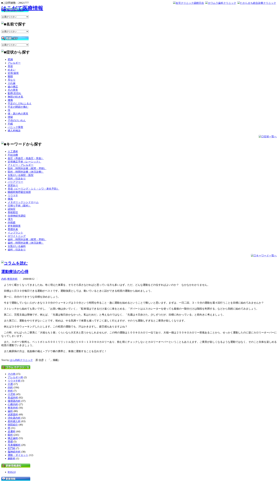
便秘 (10, 117)
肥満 (10, 59)
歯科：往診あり (17, 249)
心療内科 (13, 404)
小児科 (11, 394)
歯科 (10, 411)
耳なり (11, 79)
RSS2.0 (12, 472)
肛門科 (11, 448)
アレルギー (14, 63)
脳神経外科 (14, 451)
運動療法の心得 (14, 271)
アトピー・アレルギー (20, 165)
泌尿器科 (13, 414)
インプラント (15, 232)
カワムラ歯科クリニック (222, 3)
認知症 (11, 209)
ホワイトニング (17, 236)
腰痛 (10, 100)
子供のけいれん (17, 120)
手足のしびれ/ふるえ (20, 103)
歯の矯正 (13, 86)
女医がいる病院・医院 (20, 175)
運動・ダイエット (18, 455)
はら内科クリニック (21, 360)
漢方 (10, 219)
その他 (11, 374)
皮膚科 (11, 431)
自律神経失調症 (17, 215)
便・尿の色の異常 (18, 113)
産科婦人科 (14, 421)
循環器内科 (14, 401)
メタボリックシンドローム (23, 202)
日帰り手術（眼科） (19, 205)
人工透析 (13, 151)
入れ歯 (11, 83)
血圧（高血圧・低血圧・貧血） (26, 158)
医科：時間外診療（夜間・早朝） (27, 168)
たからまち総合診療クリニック (258, 3)
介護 (10, 384)
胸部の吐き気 (15, 96)
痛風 (10, 198)
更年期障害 (14, 226)
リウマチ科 (14, 380)
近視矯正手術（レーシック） (24, 161)
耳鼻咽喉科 (14, 445)
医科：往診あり (17, 178)
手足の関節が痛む (18, 106)
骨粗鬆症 (13, 212)
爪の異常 (13, 90)
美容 (10, 66)
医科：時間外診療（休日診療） (26, 171)
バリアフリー (15, 182)
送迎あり (13, 185)
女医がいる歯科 (17, 246)
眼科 (10, 434)
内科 (3, 279)
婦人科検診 (14, 130)
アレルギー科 (15, 377)
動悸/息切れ (14, 93)
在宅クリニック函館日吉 (190, 3)
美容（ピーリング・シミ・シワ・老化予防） (33, 188)
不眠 (10, 123)
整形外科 (12, 279)
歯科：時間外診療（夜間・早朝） (27, 239)
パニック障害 (15, 127)
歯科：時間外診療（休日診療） (26, 242)
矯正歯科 (13, 438)
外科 (10, 390)
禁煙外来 (13, 229)
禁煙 (10, 441)
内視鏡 (11, 222)
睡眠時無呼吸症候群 (19, 192)
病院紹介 (13, 424)
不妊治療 (13, 154)
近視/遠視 (13, 73)
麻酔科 (11, 458)
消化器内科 (14, 418)
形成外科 (13, 397)
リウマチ (13, 195)
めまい (11, 69)
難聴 (10, 76)
